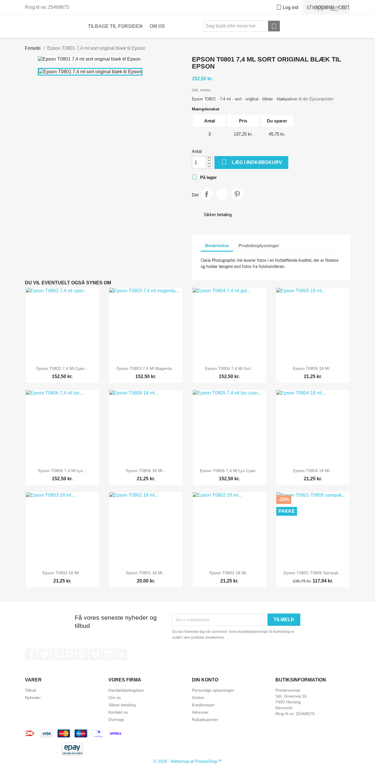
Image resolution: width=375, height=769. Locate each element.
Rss (56, 654)
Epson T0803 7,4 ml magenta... (146, 368)
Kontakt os (118, 712)
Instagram (108, 654)
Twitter (44, 654)
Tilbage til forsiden (115, 26)
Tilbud (30, 690)
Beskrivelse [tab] (217, 245)
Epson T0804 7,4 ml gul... (229, 368)
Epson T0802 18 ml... (229, 572)
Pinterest (237, 194)
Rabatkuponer (205, 719)
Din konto (205, 679)
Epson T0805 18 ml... (313, 368)
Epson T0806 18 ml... (146, 470)
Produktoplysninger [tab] (258, 245)
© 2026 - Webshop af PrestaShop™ (187, 761)
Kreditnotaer (203, 705)
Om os (157, 26)
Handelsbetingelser (126, 690)
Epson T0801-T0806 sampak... (313, 572)
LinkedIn (121, 654)
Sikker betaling (122, 705)
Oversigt (116, 719)
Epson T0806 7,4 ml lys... (62, 470)
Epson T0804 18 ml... (313, 470)
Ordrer (198, 697)
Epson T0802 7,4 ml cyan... (62, 368)
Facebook (31, 654)
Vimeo (95, 654)
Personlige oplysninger (213, 690)
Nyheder (33, 697)
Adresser (200, 712)
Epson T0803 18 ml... (62, 572)
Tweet (222, 194)
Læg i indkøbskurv (251, 162)
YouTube (69, 654)
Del (206, 194)
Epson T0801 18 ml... (146, 572)
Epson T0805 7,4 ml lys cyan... (229, 470)
